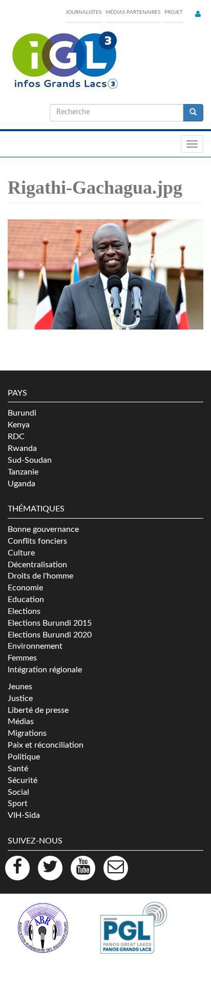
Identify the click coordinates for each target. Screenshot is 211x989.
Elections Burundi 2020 (50, 635)
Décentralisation (37, 565)
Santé (18, 769)
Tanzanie (23, 472)
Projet (173, 12)
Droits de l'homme (40, 576)
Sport (18, 803)
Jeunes (20, 687)
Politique (24, 757)
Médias (21, 721)
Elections (24, 611)
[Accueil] (64, 60)
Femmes (22, 658)
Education (26, 599)
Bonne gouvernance (43, 529)
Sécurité (22, 780)
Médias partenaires (133, 12)
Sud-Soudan (30, 460)
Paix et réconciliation (45, 745)
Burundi (22, 413)
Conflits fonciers (37, 541)
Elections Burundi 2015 (50, 623)
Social (18, 792)
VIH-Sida (24, 815)
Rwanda (22, 448)
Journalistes (83, 12)
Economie (25, 588)
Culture (21, 553)
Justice (20, 698)
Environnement (35, 646)
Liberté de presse (38, 710)
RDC (16, 436)
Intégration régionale (45, 670)
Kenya (19, 425)
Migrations (27, 733)
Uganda (21, 484)
